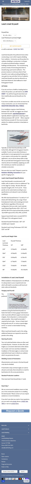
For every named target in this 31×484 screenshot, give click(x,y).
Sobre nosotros (5, 456)
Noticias (3, 461)
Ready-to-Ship (5, 467)
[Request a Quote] (15, 410)
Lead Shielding (5, 432)
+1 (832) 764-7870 (18, 49)
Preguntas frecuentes (7, 464)
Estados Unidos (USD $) (8, 471)
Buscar (3, 454)
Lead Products (5, 429)
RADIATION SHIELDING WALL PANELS (13, 106)
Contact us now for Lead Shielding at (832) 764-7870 (15, 4)
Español (23, 471)
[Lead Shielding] (15, 1)
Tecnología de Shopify (18, 475)
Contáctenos (5, 459)
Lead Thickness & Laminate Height (11, 38)
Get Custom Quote (15, 46)
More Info (4, 425)
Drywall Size (5, 32)
